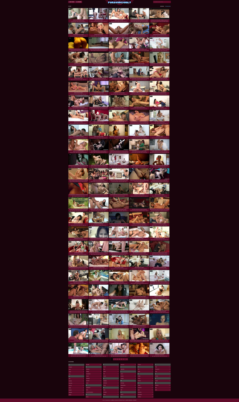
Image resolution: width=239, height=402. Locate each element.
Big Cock (70, 383)
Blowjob (70, 392)
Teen (156, 366)
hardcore (166, 21)
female (163, 210)
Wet (156, 387)
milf (84, 21)
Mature (122, 387)
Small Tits (139, 387)
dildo (132, 356)
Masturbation (123, 385)
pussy (106, 21)
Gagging (105, 380)
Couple (87, 376)
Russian (139, 380)
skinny (106, 283)
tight (136, 181)
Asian (70, 371)
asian (153, 21)
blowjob (162, 21)
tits (76, 21)
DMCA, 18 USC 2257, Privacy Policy (118, 400)
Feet (104, 369)
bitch (72, 50)
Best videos (72, 1)
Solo (139, 389)
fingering (102, 94)
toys (168, 65)
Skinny (139, 385)
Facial (104, 366)
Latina (122, 373)
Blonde (70, 390)
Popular (166, 6)
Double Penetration (89, 392)
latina (167, 181)
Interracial (122, 364)
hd (78, 21)
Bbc (69, 378)
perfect (97, 65)
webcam (126, 225)
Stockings (140, 394)
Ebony (87, 396)
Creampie (88, 378)
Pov (138, 369)
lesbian (99, 21)
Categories (79, 1)
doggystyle (144, 210)
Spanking (139, 392)
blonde (73, 21)
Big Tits (70, 385)
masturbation (97, 50)
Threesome (157, 369)
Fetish (104, 371)
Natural (122, 394)
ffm (140, 79)
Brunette (87, 364)
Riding (139, 378)
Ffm (104, 373)
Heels (104, 394)
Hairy (104, 389)
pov (99, 254)
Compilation (88, 373)
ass (99, 123)
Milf (121, 389)
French (104, 376)
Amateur (70, 367)
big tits (93, 21)
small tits (167, 152)
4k (112, 79)
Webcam (156, 385)
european (102, 79)
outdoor (80, 210)
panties (166, 210)
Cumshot (87, 380)
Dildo (87, 389)
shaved (76, 50)
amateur (105, 50)
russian (121, 181)
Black (70, 387)
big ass (73, 79)
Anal (70, 369)
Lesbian (122, 376)
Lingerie (122, 378)
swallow (102, 254)
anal (159, 21)
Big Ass (70, 380)
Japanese (122, 369)
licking (142, 21)
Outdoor (139, 364)
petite (123, 50)
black (154, 196)
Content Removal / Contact (130, 400)
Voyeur (156, 380)
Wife (156, 389)
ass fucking (159, 312)
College (87, 371)
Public (139, 371)
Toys (156, 371)
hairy (159, 152)
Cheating (87, 369)
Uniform (156, 376)
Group (104, 385)
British (70, 394)
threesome (146, 21)
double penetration (160, 283)
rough (106, 94)
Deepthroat (88, 387)
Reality (139, 376)
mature (81, 21)
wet (134, 356)
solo (83, 181)
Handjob (105, 392)
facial (120, 65)
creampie (119, 152)
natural (138, 21)
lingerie (82, 312)
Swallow (139, 396)
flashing (153, 341)
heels (106, 79)
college (117, 21)
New (161, 6)
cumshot (122, 79)
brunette (113, 50)
